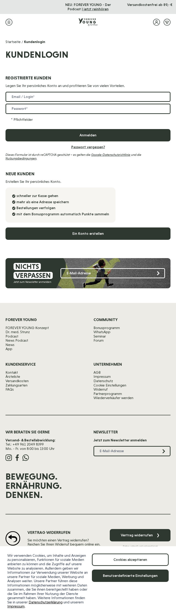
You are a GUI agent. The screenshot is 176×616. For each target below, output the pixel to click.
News (10, 345)
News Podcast (17, 340)
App (9, 349)
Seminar (100, 336)
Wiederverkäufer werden (113, 398)
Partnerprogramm (108, 394)
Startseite (13, 42)
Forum (99, 340)
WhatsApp (102, 332)
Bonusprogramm (107, 328)
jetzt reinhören (96, 9)
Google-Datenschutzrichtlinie (110, 155)
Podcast (12, 336)
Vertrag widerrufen (140, 535)
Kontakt (12, 372)
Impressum (16, 606)
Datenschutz (103, 381)
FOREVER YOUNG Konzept (27, 328)
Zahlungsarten (17, 385)
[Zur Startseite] (88, 22)
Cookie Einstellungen (110, 385)
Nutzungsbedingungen (21, 158)
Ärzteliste (13, 376)
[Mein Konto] (156, 22)
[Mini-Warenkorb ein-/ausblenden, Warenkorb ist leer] (167, 22)
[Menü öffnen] (9, 22)
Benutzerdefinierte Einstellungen (130, 575)
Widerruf (101, 389)
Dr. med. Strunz (18, 332)
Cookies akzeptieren (130, 559)
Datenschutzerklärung (46, 602)
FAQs (10, 389)
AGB (97, 372)
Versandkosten (17, 381)
